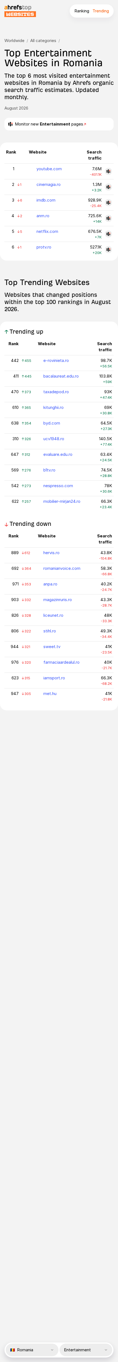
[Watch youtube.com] (108, 171)
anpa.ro (50, 584)
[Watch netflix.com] (108, 234)
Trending (100, 10)
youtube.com (49, 168)
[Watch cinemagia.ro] (108, 187)
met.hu (50, 693)
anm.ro (42, 215)
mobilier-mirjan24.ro (61, 501)
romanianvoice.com (61, 568)
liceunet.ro (53, 615)
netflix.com (47, 231)
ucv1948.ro (53, 438)
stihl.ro (49, 630)
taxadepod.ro (56, 391)
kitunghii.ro (53, 407)
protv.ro (43, 247)
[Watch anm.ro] (108, 218)
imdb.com (45, 200)
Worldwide (14, 40)
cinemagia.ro (48, 184)
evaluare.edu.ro (57, 454)
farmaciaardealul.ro (61, 662)
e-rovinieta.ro (56, 360)
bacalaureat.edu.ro (61, 376)
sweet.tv (51, 646)
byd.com (51, 423)
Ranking (81, 10)
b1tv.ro (49, 470)
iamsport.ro (54, 677)
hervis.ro (51, 552)
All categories (43, 40)
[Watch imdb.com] (108, 202)
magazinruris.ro (57, 599)
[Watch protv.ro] (108, 249)
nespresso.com (58, 485)
